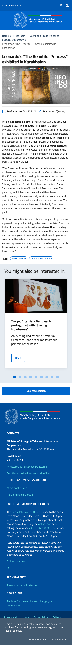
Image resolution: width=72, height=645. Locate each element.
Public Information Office (26, 512)
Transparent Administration (22, 585)
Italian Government (11, 5)
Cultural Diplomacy (13, 40)
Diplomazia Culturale (41, 258)
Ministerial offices (17, 488)
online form (44, 524)
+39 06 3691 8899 (39, 528)
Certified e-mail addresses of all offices (29, 473)
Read (18, 358)
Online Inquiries (16, 561)
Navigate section (36, 391)
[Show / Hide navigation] (5, 20)
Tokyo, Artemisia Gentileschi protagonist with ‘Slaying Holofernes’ (31, 325)
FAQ (9, 568)
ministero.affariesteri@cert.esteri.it (27, 467)
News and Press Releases (44, 36)
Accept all (59, 639)
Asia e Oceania (19, 258)
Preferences (37, 639)
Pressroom (19, 36)
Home (5, 36)
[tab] (14, 377)
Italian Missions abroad (20, 495)
